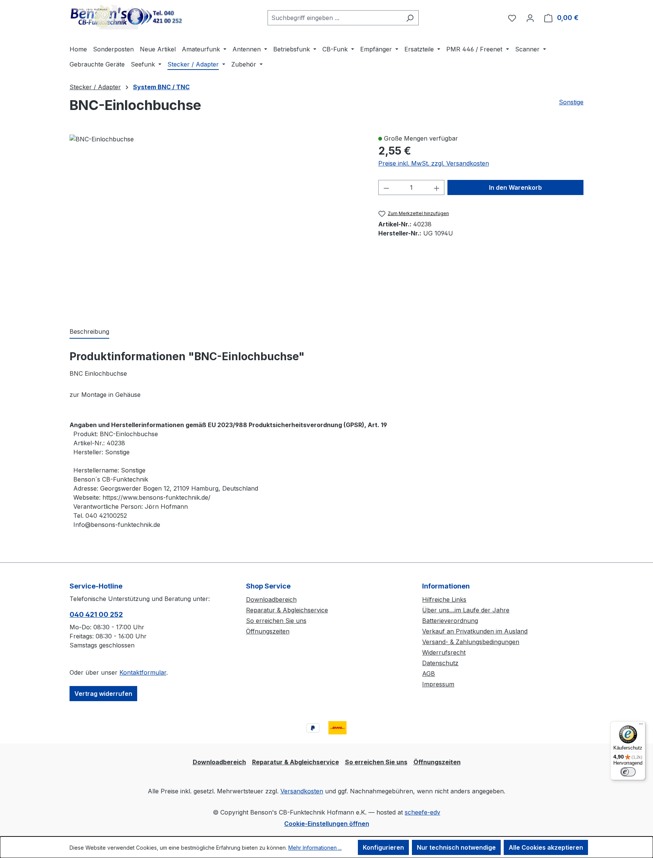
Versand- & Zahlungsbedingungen (470, 642)
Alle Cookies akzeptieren (546, 847)
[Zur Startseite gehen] (126, 16)
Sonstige (571, 102)
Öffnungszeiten (267, 631)
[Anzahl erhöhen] (437, 187)
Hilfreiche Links (444, 599)
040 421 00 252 (96, 614)
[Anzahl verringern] (386, 187)
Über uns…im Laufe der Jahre (465, 610)
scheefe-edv (422, 812)
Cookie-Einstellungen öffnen (326, 823)
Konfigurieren (383, 847)
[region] (216, 222)
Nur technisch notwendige (456, 847)
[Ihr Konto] (530, 17)
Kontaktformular (142, 672)
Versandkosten (301, 791)
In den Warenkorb (515, 187)
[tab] (89, 332)
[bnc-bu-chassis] (102, 139)
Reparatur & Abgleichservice (287, 610)
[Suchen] (410, 17)
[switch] (628, 771)
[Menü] (640, 725)
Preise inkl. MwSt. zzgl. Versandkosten (433, 163)
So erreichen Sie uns (276, 620)
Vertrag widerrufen (103, 693)
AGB (428, 673)
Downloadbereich (271, 599)
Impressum (438, 684)
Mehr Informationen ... (315, 847)
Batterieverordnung (450, 620)
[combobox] (334, 17)
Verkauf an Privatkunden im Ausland (475, 631)
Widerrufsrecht (444, 652)
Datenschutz (440, 663)
